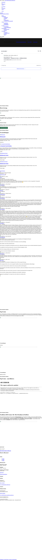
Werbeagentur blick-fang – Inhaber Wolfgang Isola (24, 501)
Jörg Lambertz (2, 209)
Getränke (5, 18)
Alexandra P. (2, 223)
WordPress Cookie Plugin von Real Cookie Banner (8, 559)
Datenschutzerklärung (3, 474)
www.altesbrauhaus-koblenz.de (5, 484)
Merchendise (6, 23)
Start (3, 15)
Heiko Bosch (2, 253)
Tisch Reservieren (4, 127)
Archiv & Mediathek (7, 27)
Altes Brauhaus (2, 170)
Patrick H (1, 190)
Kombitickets (6, 24)
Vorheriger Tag (4, 65)
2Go (5, 19)
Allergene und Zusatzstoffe (8, 21)
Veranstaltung (6, 26)
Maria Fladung (2, 198)
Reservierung (4, 28)
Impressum (2, 472)
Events (3, 25)
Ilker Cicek (2, 260)
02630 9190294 (2, 493)
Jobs (2, 11)
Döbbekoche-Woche (4, 155)
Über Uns (3, 31)
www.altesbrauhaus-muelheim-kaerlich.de (7, 495)
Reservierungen (6, 29)
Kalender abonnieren (20, 68)
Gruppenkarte (6, 20)
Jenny (1, 177)
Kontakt (5, 30)
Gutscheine (6, 22)
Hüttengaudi (2, 136)
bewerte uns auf (2, 174)
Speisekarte (4, 16)
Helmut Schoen (2, 194)
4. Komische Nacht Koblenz (6, 146)
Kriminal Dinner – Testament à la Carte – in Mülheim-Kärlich (15, 58)
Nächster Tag (38, 65)
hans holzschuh (2, 237)
